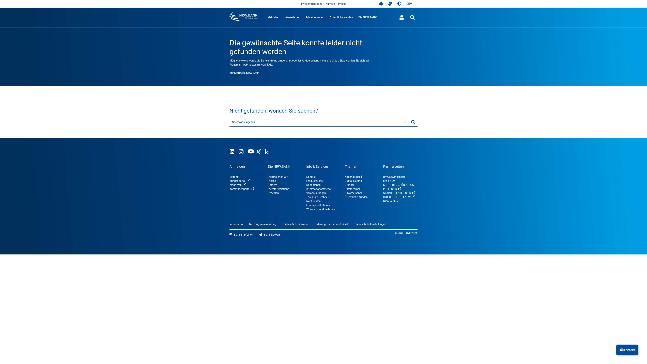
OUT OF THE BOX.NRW (397, 197)
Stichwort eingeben (243, 122)
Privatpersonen (315, 17)
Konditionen (313, 185)
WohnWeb (235, 185)
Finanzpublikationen (318, 205)
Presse (342, 3)
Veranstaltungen (316, 193)
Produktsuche (314, 181)
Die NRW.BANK (367, 17)
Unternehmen (292, 17)
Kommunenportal (239, 189)
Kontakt (311, 176)
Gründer (273, 17)
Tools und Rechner (317, 197)
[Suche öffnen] (412, 17)
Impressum (236, 224)
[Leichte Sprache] (381, 3)
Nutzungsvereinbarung (262, 224)
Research (273, 193)
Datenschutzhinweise (295, 224)
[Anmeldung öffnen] (402, 17)
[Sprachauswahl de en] (409, 4)
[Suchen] (413, 122)
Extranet (234, 176)
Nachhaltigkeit (353, 176)
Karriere (330, 3)
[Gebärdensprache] (390, 3)
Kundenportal (237, 181)
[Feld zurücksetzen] (404, 122)
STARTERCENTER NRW (397, 193)
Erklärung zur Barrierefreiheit (331, 224)
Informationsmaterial (318, 189)
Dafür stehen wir (277, 176)
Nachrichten (313, 201)
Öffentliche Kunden (341, 17)
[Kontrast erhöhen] (399, 4)
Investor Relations (311, 3)
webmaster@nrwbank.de (257, 64)
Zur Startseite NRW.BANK (244, 72)
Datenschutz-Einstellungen (370, 224)
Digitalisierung (353, 181)
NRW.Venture (391, 201)
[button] (627, 350)
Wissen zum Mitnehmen (320, 209)
